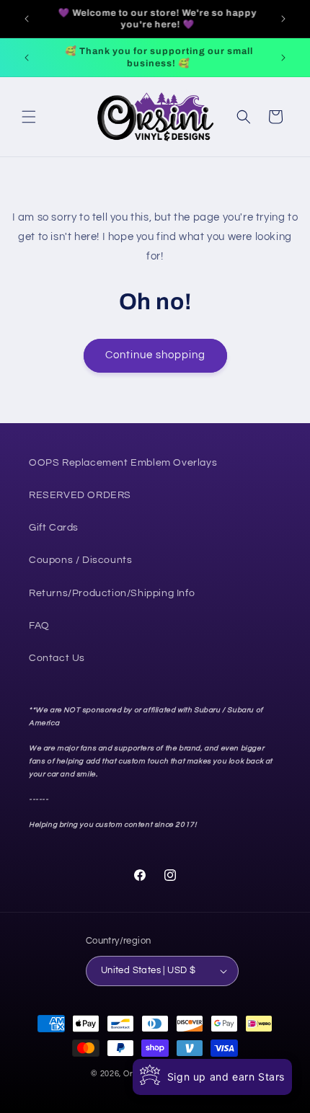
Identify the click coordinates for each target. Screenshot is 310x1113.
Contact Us (57, 658)
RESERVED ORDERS (80, 495)
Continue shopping (155, 355)
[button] (29, 117)
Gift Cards (54, 528)
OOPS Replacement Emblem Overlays (123, 463)
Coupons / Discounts (80, 560)
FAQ (39, 626)
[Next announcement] (283, 19)
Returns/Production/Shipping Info (112, 593)
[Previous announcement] (27, 19)
